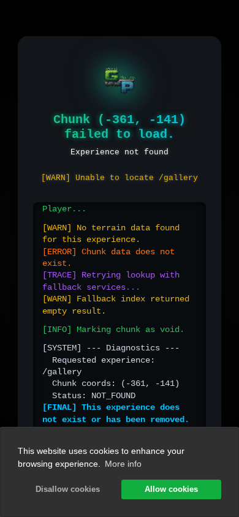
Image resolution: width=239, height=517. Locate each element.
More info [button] (123, 464)
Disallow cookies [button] (68, 489)
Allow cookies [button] (171, 489)
